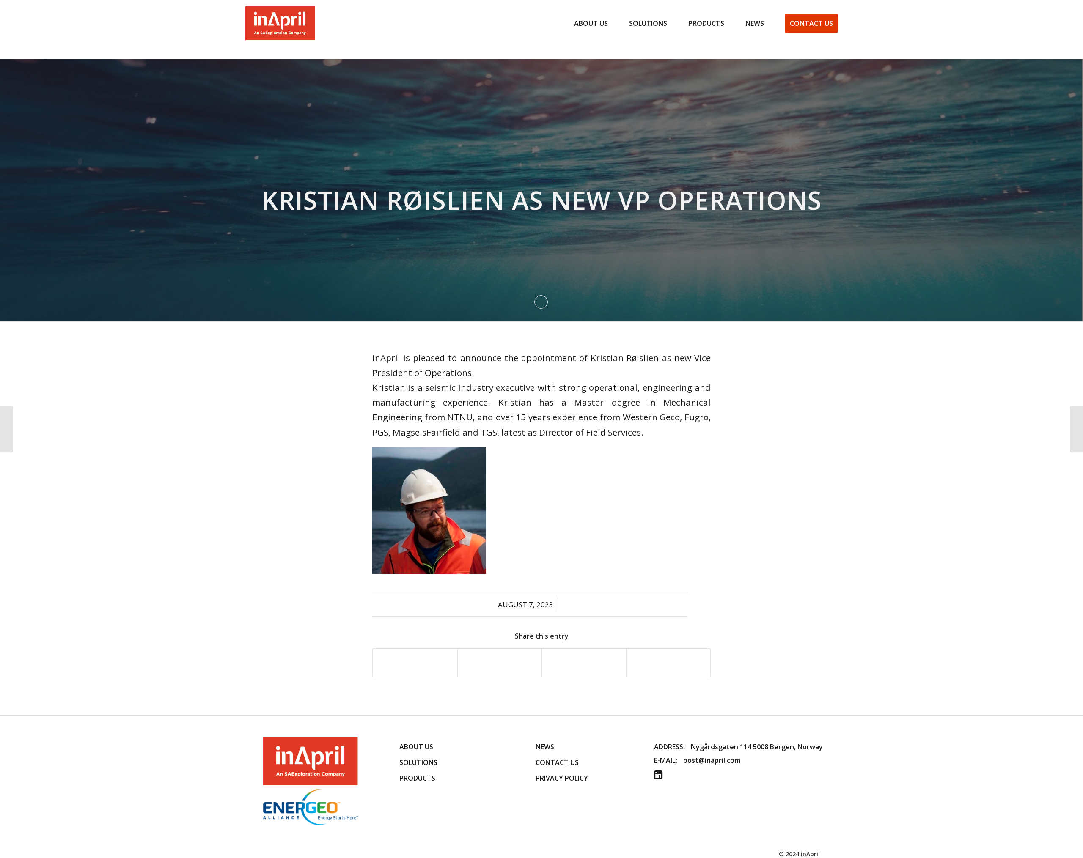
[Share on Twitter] (500, 663)
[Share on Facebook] (415, 663)
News (545, 746)
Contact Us (557, 762)
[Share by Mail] (669, 663)
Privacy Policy (562, 778)
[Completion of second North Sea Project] (1076, 429)
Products (417, 778)
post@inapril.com (711, 760)
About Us (416, 746)
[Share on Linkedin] (584, 663)
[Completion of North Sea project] (6, 429)
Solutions (418, 762)
